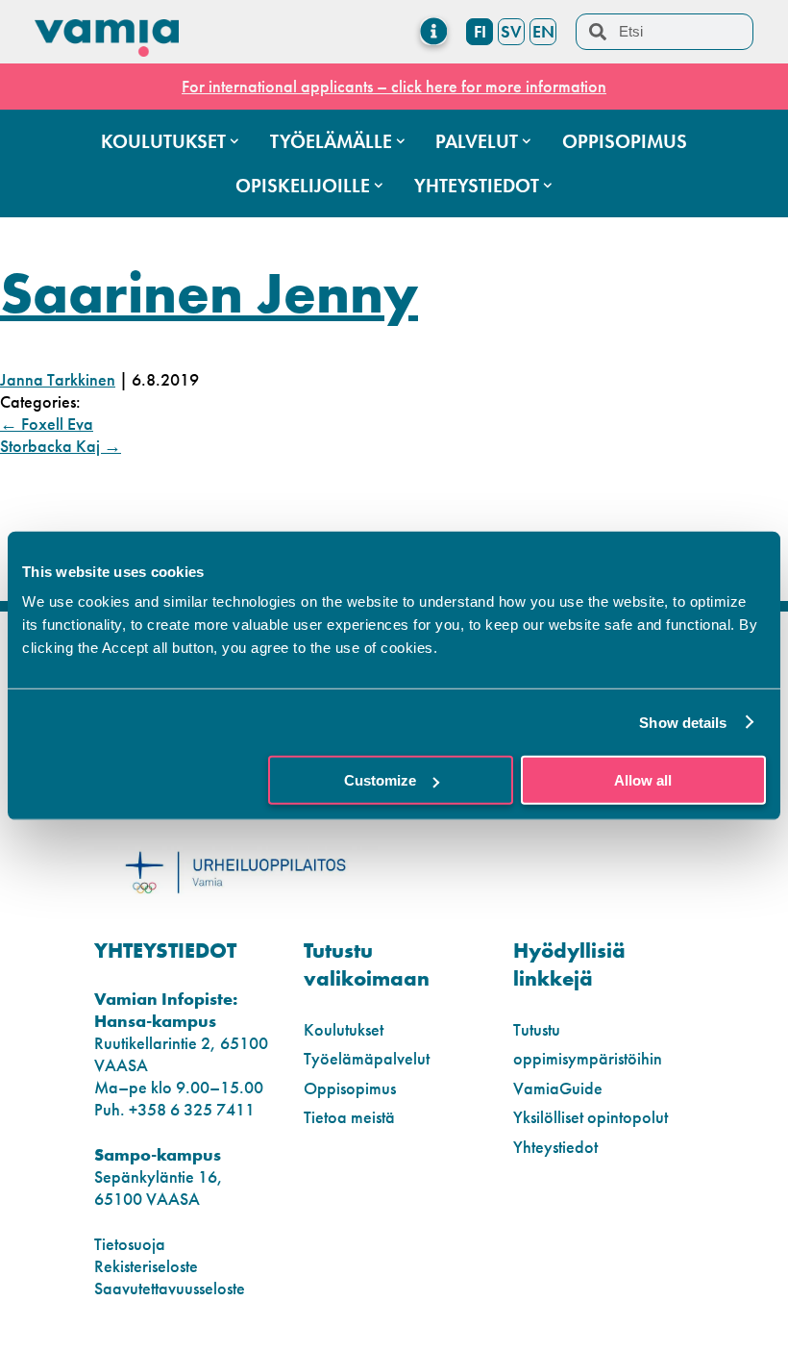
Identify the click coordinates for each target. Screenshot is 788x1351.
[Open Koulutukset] (234, 141)
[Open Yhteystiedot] (548, 185)
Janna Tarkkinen (57, 379)
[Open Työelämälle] (401, 141)
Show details (682, 721)
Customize (380, 780)
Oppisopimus (350, 1088)
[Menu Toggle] (434, 31)
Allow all (643, 780)
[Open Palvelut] (526, 141)
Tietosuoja (129, 1244)
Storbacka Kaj (60, 446)
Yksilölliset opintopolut (590, 1117)
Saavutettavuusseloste (169, 1288)
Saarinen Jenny (209, 293)
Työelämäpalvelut (367, 1058)
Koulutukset (343, 1029)
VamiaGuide (558, 1088)
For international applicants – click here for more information (394, 86)
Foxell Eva (46, 424)
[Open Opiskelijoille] (378, 185)
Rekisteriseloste (146, 1266)
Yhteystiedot (555, 1147)
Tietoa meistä (349, 1117)
